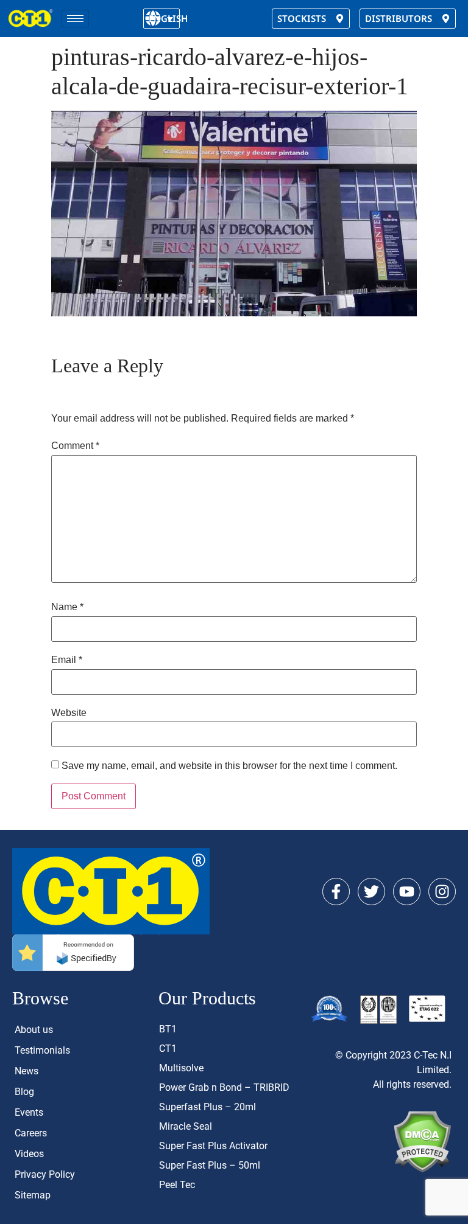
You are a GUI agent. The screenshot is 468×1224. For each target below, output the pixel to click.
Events (29, 1112)
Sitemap (33, 1195)
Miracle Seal (185, 1126)
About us (34, 1029)
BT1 (168, 1029)
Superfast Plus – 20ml (207, 1107)
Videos (29, 1154)
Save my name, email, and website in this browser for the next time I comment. (229, 766)
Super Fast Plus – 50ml (209, 1165)
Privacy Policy (45, 1174)
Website (69, 713)
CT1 (168, 1048)
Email (66, 660)
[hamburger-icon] (75, 18)
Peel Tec (177, 1185)
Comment (75, 446)
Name (67, 607)
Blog (24, 1091)
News (26, 1071)
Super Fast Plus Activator (213, 1146)
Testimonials (42, 1050)
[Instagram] (442, 891)
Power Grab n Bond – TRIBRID (224, 1087)
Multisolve (181, 1068)
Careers (31, 1133)
